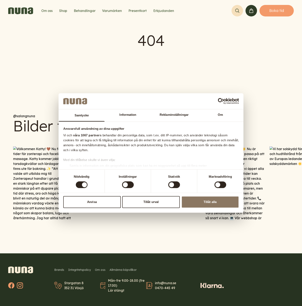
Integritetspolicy (79, 270)
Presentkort (137, 11)
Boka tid (276, 10)
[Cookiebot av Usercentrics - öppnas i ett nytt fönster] (221, 101)
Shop (63, 11)
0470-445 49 (165, 288)
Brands (59, 270)
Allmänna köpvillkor (123, 270)
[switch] (128, 185)
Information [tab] (127, 114)
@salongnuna (24, 116)
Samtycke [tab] (82, 115)
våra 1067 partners (87, 135)
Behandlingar (85, 11)
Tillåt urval (151, 202)
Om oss (47, 11)
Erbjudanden (163, 11)
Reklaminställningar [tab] (174, 114)
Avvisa (92, 202)
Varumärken (112, 11)
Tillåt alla (210, 202)
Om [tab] (220, 114)
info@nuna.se (165, 283)
